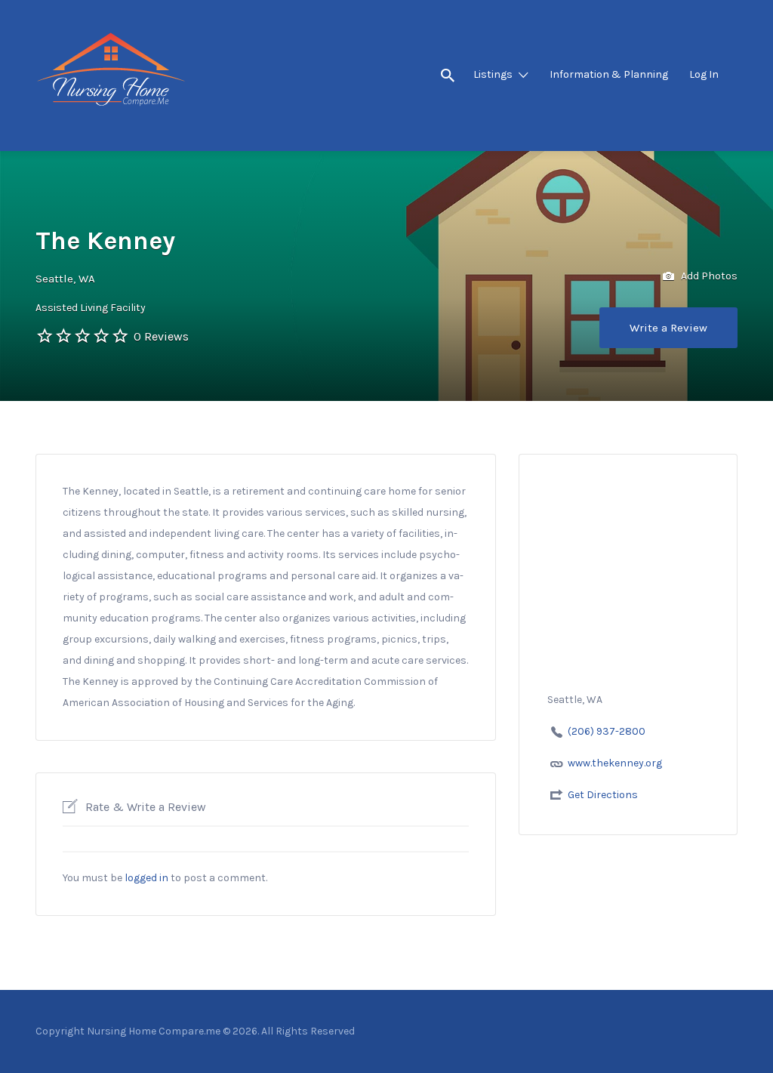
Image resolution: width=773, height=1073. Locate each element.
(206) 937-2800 (606, 731)
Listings (493, 74)
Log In (704, 74)
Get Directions (603, 794)
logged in (146, 877)
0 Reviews (161, 336)
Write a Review (668, 328)
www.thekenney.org (615, 763)
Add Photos (708, 276)
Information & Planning (609, 74)
